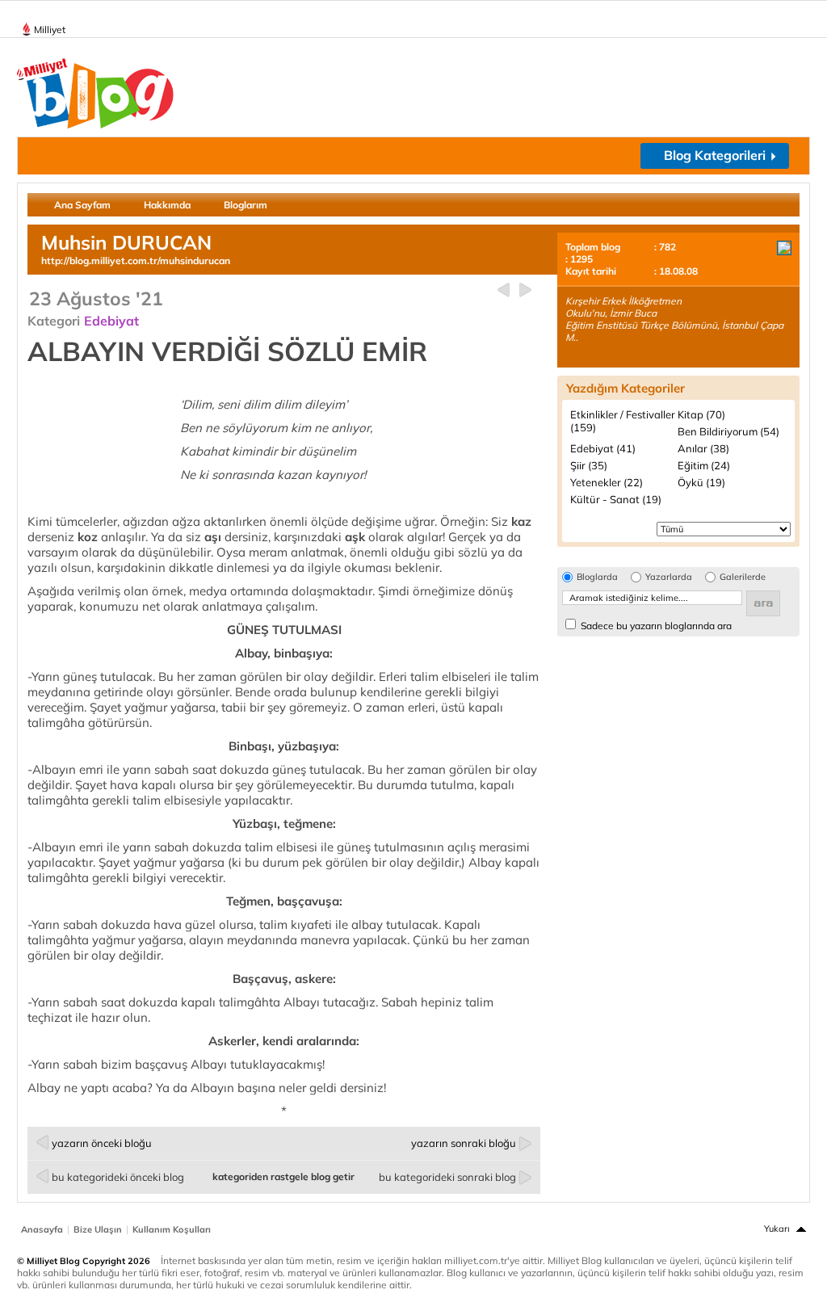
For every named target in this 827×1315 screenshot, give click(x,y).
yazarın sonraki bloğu (463, 1142)
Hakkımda (167, 205)
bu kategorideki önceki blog (118, 1176)
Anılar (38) (703, 448)
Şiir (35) (588, 465)
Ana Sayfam (82, 205)
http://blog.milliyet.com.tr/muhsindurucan (135, 260)
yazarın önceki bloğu (102, 1142)
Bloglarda (597, 577)
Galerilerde (743, 577)
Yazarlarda (668, 577)
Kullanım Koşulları (171, 1229)
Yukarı (777, 1228)
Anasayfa (42, 1229)
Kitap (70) (701, 414)
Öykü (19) (701, 482)
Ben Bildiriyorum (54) (728, 431)
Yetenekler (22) (606, 482)
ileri (525, 290)
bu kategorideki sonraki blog (447, 1176)
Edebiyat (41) (603, 448)
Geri (503, 290)
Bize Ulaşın (97, 1229)
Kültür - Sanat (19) (615, 499)
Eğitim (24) (704, 465)
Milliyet (49, 29)
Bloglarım (245, 205)
